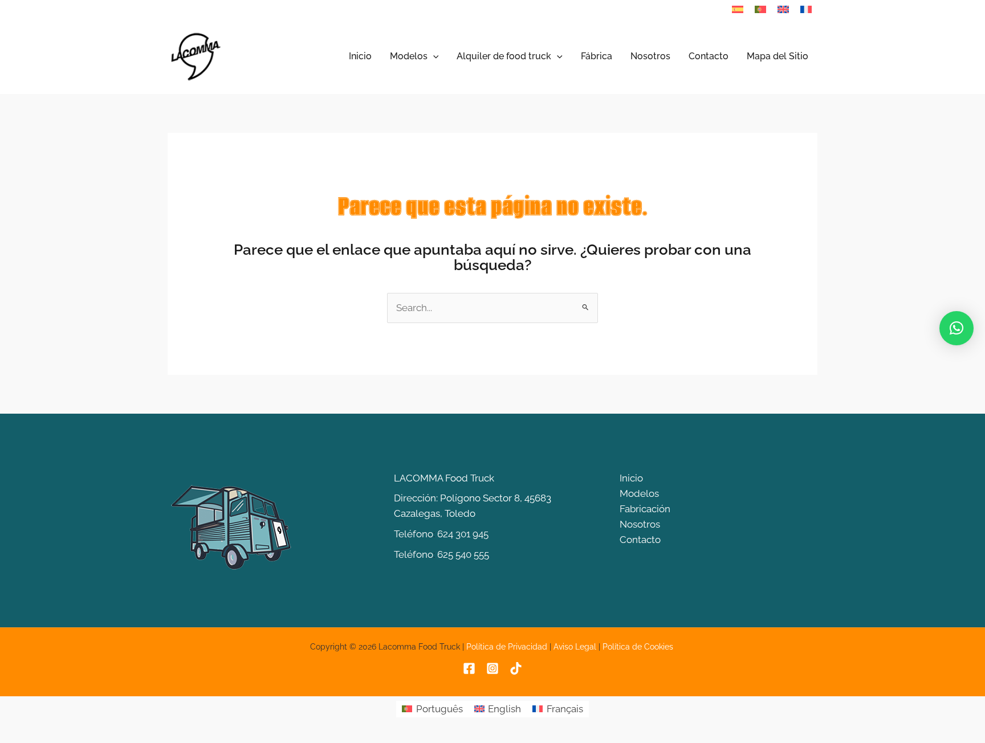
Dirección (415, 498)
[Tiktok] (516, 668)
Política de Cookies (639, 646)
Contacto (640, 539)
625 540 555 (463, 554)
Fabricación (645, 509)
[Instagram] (492, 668)
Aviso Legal (574, 646)
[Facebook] (469, 668)
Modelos (639, 493)
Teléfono (413, 534)
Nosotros (640, 524)
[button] (433, 56)
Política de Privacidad (506, 646)
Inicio (631, 478)
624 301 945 (463, 534)
